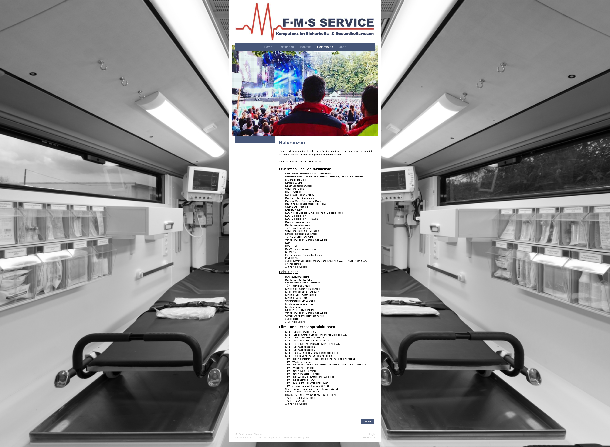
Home (368, 421)
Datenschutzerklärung (293, 437)
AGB (308, 437)
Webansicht (369, 437)
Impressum (274, 437)
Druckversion (245, 434)
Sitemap (258, 434)
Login (372, 434)
